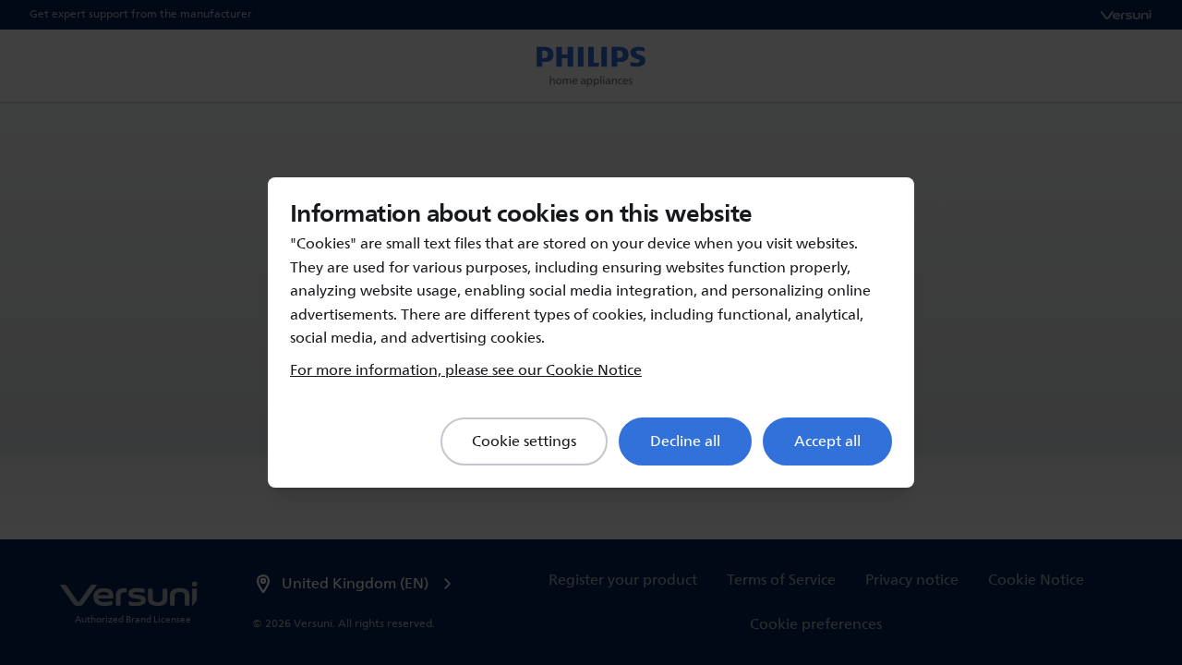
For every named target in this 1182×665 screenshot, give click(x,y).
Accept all (827, 441)
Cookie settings (524, 441)
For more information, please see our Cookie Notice (466, 370)
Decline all (685, 441)
